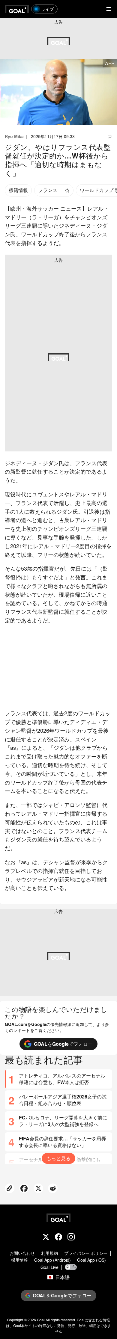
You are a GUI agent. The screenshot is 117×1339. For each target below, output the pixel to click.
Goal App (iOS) (91, 1260)
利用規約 (49, 1253)
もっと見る (58, 1158)
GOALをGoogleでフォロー (63, 1043)
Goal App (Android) (52, 1260)
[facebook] (58, 1237)
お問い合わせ (22, 1253)
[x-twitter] (46, 1237)
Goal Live (49, 1267)
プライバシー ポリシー (85, 1253)
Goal (41, 1319)
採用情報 (19, 1260)
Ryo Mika (14, 136)
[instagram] (71, 1237)
